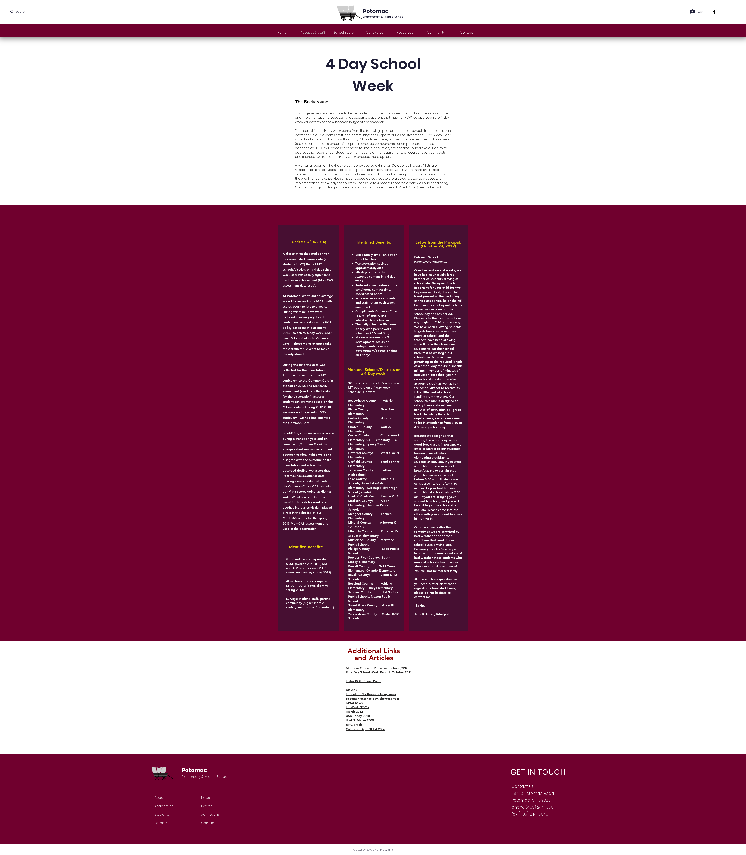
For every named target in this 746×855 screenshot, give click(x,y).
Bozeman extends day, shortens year (372, 698)
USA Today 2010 (358, 716)
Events (206, 806)
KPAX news (354, 703)
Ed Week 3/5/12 (357, 707)
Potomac (375, 11)
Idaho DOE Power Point (363, 681)
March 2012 (354, 711)
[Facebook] (714, 11)
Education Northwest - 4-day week (371, 694)
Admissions (210, 814)
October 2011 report (407, 165)
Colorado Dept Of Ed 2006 (365, 729)
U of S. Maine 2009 (360, 720)
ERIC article (354, 724)
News (205, 798)
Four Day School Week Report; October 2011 (379, 672)
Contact (208, 823)
